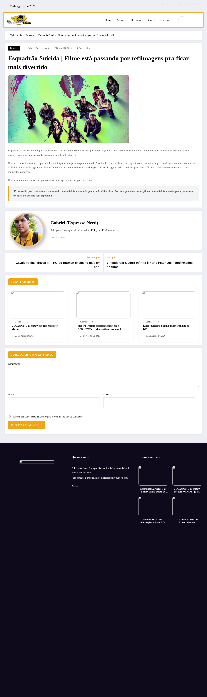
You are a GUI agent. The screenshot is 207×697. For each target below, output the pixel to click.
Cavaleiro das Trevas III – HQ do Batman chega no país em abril (58, 265)
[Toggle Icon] (197, 20)
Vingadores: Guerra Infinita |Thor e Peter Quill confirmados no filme (150, 265)
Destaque (136, 20)
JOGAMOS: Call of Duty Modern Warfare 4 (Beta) (35, 327)
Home (108, 20)
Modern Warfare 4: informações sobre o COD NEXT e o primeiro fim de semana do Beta (100, 327)
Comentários (14, 364)
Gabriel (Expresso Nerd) (38, 48)
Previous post (93, 257)
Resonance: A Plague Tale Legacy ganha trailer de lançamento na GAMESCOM (153, 490)
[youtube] (199, 6)
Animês (121, 20)
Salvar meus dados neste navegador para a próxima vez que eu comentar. (47, 416)
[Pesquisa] (182, 19)
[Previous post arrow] (9, 262)
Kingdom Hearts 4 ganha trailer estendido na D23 (166, 327)
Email (106, 394)
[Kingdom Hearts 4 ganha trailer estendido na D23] (169, 304)
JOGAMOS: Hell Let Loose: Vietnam (187, 521)
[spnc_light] (191, 20)
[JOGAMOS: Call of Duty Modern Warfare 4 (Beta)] (38, 304)
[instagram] (191, 6)
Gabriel (18, 322)
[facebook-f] (165, 6)
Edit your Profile (100, 230)
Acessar (75, 486)
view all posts (57, 237)
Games (151, 20)
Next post (111, 257)
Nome (11, 394)
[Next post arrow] (198, 262)
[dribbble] (182, 6)
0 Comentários (83, 48)
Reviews (165, 20)
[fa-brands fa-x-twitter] (174, 6)
